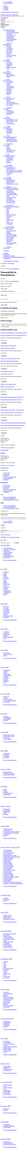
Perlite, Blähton (7, 1091)
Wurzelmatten (7, 1090)
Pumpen (5, 1110)
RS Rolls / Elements (11, 214)
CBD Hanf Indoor (11, 31)
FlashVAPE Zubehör (9, 874)
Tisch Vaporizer (10, 169)
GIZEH (8, 217)
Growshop (6, 228)
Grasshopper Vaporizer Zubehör (11, 876)
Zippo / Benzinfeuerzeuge (13, 103)
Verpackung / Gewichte (12, 184)
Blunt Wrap (9, 46)
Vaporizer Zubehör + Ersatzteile (14, 171)
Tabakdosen (7, 155)
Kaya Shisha (10, 190)
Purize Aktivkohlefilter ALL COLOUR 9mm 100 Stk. (13, 335)
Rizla (8, 213)
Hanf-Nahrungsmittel (12, 39)
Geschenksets (10, 82)
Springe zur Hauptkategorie (10, 560)
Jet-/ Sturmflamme (11, 102)
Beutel (8, 146)
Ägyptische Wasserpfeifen (13, 189)
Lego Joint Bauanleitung (9, 498)
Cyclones (9, 47)
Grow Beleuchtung (11, 230)
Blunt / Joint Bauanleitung (10, 497)
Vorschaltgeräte (7, 1022)
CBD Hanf (6, 30)
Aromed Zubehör (8, 854)
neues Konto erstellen (14, 537)
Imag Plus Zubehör (8, 864)
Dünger (8, 232)
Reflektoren (6, 1024)
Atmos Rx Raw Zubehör (9, 870)
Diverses (6, 80)
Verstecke (9, 89)
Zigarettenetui (10, 159)
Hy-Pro (5, 1052)
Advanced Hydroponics (9, 1044)
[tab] (14, 453)
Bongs (5, 60)
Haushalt (9, 91)
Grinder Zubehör (11, 123)
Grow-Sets (9, 229)
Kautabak (9, 149)
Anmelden (6, 9)
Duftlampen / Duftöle (12, 139)
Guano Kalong (7, 1050)
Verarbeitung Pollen (8, 1143)
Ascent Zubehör (7, 871)
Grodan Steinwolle (8, 1087)
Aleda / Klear (10, 222)
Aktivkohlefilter (10, 111)
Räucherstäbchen (11, 138)
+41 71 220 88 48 (8, 1)
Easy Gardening (7, 1094)
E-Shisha (6, 898)
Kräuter (8, 174)
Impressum (6, 475)
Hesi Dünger (7, 1041)
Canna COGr (7, 1093)
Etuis (8, 221)
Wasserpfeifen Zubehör (12, 194)
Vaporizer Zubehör (8, 867)
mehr (8, 326)
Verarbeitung (10, 244)
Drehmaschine (10, 220)
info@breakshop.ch (8, 3)
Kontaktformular (4, 450)
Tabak (5, 145)
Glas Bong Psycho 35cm (6, 374)
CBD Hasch (9, 34)
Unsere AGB (7, 473)
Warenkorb (3, 343)
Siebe (8, 68)
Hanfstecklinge (10, 36)
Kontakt (3, 453)
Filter (5, 109)
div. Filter (9, 114)
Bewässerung (10, 240)
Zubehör (9, 66)
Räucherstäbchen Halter (12, 141)
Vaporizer (6, 166)
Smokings (9, 208)
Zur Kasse (6, 7)
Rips (8, 209)
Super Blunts (10, 48)
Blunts (5, 44)
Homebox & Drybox (11, 236)
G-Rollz (8, 54)
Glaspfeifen (9, 130)
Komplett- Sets (7, 1070)
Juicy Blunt (9, 50)
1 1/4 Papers (9, 224)
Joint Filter (9, 110)
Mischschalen (10, 157)
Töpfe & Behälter (8, 1085)
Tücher (8, 84)
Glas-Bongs (9, 63)
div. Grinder (9, 122)
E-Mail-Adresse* (5, 530)
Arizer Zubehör (7, 851)
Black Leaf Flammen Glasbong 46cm (9, 361)
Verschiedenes (10, 86)
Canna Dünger (7, 1042)
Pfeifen (5, 127)
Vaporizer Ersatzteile (8, 858)
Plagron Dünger (7, 1048)
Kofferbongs (10, 64)
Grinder (6, 118)
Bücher (5, 72)
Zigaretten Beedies (11, 150)
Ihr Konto (6, 8)
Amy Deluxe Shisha (11, 193)
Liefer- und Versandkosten (10, 477)
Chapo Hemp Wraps (11, 55)
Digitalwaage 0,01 (11, 181)
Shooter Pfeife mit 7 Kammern (8, 348)
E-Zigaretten (9, 173)
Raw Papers (9, 216)
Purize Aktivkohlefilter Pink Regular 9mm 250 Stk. (13, 425)
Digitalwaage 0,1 (11, 180)
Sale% (5, 248)
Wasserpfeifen (7, 188)
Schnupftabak (10, 151)
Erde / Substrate (10, 237)
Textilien (9, 83)
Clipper (8, 101)
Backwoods (9, 51)
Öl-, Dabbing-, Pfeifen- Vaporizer (14, 170)
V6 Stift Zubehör (8, 872)
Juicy (8, 210)
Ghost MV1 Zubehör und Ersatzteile (12, 882)
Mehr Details (4, 304)
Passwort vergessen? (5, 534)
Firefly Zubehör (7, 880)
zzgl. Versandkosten (14, 268)
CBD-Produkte (10, 38)
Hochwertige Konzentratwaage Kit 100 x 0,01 (11, 399)
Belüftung (9, 233)
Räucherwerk (7, 137)
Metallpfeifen (10, 129)
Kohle (8, 196)
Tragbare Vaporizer (11, 167)
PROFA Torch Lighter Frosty (7, 386)
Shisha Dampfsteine (11, 197)
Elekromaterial (7, 1124)
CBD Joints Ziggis (11, 35)
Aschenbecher (10, 158)
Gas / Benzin (10, 105)
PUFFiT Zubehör (8, 862)
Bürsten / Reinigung (11, 67)
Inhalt (2, 502)
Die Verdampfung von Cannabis (11, 499)
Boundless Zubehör (8, 878)
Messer (8, 94)
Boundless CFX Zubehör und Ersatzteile (13, 883)
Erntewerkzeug (7, 1141)
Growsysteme (10, 238)
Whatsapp (5, 17)
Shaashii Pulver (10, 200)
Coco (5, 1089)
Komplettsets (7, 1021)
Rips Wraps (9, 52)
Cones (8, 218)
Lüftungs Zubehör (8, 1069)
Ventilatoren (6, 1067)
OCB (8, 212)
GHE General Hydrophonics (10, 1046)
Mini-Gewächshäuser (12, 242)
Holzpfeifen (9, 131)
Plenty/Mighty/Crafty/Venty (10, 855)
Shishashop (6, 479)
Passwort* (3, 532)
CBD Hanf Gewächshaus (13, 32)
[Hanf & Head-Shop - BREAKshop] (9, 12)
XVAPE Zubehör (8, 863)
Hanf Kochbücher (11, 75)
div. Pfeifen (9, 133)
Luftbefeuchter (7, 1127)
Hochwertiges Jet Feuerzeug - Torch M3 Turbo (12, 412)
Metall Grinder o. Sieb (12, 121)
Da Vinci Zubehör (8, 859)
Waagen (6, 178)
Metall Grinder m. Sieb (12, 119)
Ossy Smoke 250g (11, 202)
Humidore (9, 162)
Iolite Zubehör (7, 860)
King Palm (9, 56)
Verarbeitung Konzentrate (10, 1144)
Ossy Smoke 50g (11, 201)
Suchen (5, 5)
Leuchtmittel (6, 1025)
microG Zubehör (7, 868)
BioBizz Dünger (7, 1049)
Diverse (8, 76)
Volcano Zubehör (8, 850)
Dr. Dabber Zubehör (8, 875)
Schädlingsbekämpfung (9, 1126)
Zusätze (5, 1045)
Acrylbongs (9, 62)
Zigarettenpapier (8, 206)
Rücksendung (7, 474)
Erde (5, 1086)
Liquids (5, 900)
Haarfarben (9, 93)
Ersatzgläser (9, 198)
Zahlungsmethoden (8, 478)
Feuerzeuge (6, 98)
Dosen (8, 147)
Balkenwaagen (10, 182)
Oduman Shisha (10, 192)
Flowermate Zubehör (9, 866)
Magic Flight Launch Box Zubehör (12, 856)
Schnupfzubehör (10, 87)
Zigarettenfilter (10, 113)
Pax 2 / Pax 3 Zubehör (9, 852)
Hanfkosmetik (10, 40)
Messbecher (6, 1108)
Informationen (4, 482)
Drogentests (9, 90)
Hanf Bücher (10, 74)
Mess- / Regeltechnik (12, 234)
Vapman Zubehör (8, 879)
